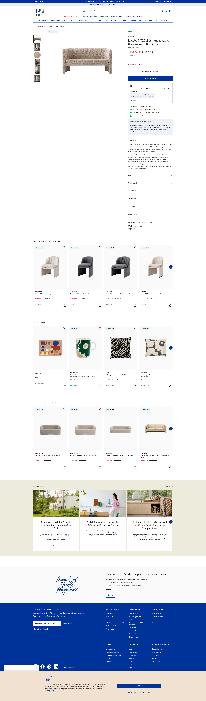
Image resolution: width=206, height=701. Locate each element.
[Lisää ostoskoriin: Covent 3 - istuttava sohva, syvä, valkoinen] (135, 467)
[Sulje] (36, 667)
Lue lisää (108, 589)
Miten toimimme (157, 617)
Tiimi (153, 620)
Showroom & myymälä (113, 655)
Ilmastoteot (132, 628)
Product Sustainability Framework (136, 624)
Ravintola (109, 658)
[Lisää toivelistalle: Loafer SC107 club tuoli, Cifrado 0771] (134, 247)
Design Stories (104, 16)
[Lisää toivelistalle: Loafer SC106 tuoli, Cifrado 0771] (99, 247)
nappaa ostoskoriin (137, 130)
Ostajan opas (133, 637)
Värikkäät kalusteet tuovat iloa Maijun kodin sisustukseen (103, 523)
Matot (100, 20)
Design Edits (156, 652)
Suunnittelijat (137, 16)
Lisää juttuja (169, 486)
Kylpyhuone (124, 20)
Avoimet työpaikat (135, 617)
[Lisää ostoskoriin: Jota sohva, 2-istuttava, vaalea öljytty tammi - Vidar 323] (170, 467)
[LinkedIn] (56, 666)
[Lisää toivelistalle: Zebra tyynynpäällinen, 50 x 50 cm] (134, 328)
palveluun (161, 116)
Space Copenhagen (134, 47)
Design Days (68, 16)
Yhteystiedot (110, 629)
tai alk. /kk (134, 64)
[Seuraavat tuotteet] (171, 267)
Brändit (128, 16)
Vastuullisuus (133, 620)
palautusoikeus (152, 109)
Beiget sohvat (132, 229)
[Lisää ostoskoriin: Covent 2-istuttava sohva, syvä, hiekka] (65, 467)
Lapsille (164, 20)
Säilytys (92, 20)
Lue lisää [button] (133, 100)
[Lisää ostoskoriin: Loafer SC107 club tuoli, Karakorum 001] (65, 305)
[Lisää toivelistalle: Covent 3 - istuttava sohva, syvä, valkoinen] (134, 408)
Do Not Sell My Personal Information (139, 692)
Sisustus (82, 20)
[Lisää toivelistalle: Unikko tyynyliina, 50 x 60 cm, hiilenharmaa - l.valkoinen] (170, 328)
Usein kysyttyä (111, 626)
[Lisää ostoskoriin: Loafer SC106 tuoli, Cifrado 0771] (100, 305)
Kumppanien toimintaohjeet (138, 634)
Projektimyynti (157, 614)
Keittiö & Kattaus (69, 20)
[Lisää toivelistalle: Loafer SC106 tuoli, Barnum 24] (170, 247)
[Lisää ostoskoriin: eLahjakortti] (65, 384)
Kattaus (131, 664)
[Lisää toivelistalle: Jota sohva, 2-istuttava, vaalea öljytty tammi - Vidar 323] (170, 408)
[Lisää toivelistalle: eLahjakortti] (64, 328)
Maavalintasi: (37, 629)
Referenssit (156, 623)
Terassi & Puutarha (139, 20)
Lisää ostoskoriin (150, 79)
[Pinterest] (49, 666)
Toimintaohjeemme (135, 631)
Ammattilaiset (110, 649)
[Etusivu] (34, 26)
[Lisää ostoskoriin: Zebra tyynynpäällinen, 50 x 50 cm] (135, 386)
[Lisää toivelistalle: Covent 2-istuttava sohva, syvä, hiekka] (64, 408)
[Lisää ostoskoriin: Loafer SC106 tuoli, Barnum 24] (170, 305)
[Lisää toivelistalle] (124, 32)
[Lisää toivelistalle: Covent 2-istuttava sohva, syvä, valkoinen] (99, 408)
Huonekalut (44, 20)
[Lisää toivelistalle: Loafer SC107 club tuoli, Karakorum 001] (64, 247)
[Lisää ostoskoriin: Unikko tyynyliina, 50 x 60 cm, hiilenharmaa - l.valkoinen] (170, 386)
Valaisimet (55, 20)
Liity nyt (150, 96)
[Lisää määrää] (137, 71)
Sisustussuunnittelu (117, 16)
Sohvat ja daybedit (52, 26)
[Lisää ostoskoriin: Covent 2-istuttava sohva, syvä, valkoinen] (100, 467)
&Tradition (131, 36)
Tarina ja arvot (133, 614)
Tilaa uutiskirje (67, 624)
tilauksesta (156, 112)
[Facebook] (42, 666)
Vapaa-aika (153, 20)
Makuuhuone (111, 20)
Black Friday (156, 661)
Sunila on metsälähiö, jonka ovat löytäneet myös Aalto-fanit (56, 525)
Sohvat (62, 26)
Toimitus (108, 620)
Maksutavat (109, 617)
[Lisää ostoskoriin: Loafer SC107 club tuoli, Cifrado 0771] (135, 305)
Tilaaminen (109, 614)
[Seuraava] (171, 522)
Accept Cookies (139, 686)
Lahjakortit (155, 655)
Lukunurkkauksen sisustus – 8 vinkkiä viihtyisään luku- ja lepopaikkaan (150, 525)
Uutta (76, 16)
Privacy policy (50, 691)
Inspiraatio (93, 16)
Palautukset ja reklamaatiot (115, 623)
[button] (162, 11)
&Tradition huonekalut (135, 226)
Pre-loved (109, 661)
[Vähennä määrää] (129, 71)
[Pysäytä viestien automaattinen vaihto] (123, 1)
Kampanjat (84, 16)
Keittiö (131, 661)
